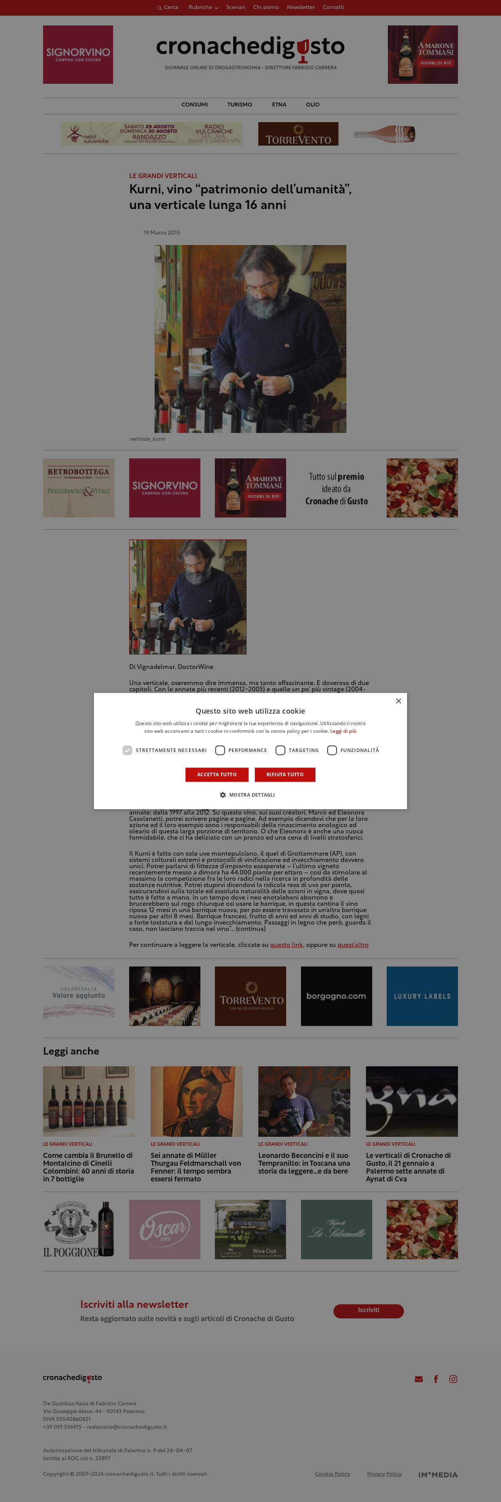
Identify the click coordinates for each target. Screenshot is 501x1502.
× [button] (398, 701)
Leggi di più (343, 731)
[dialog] (250, 751)
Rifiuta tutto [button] (285, 774)
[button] (250, 794)
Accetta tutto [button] (217, 774)
